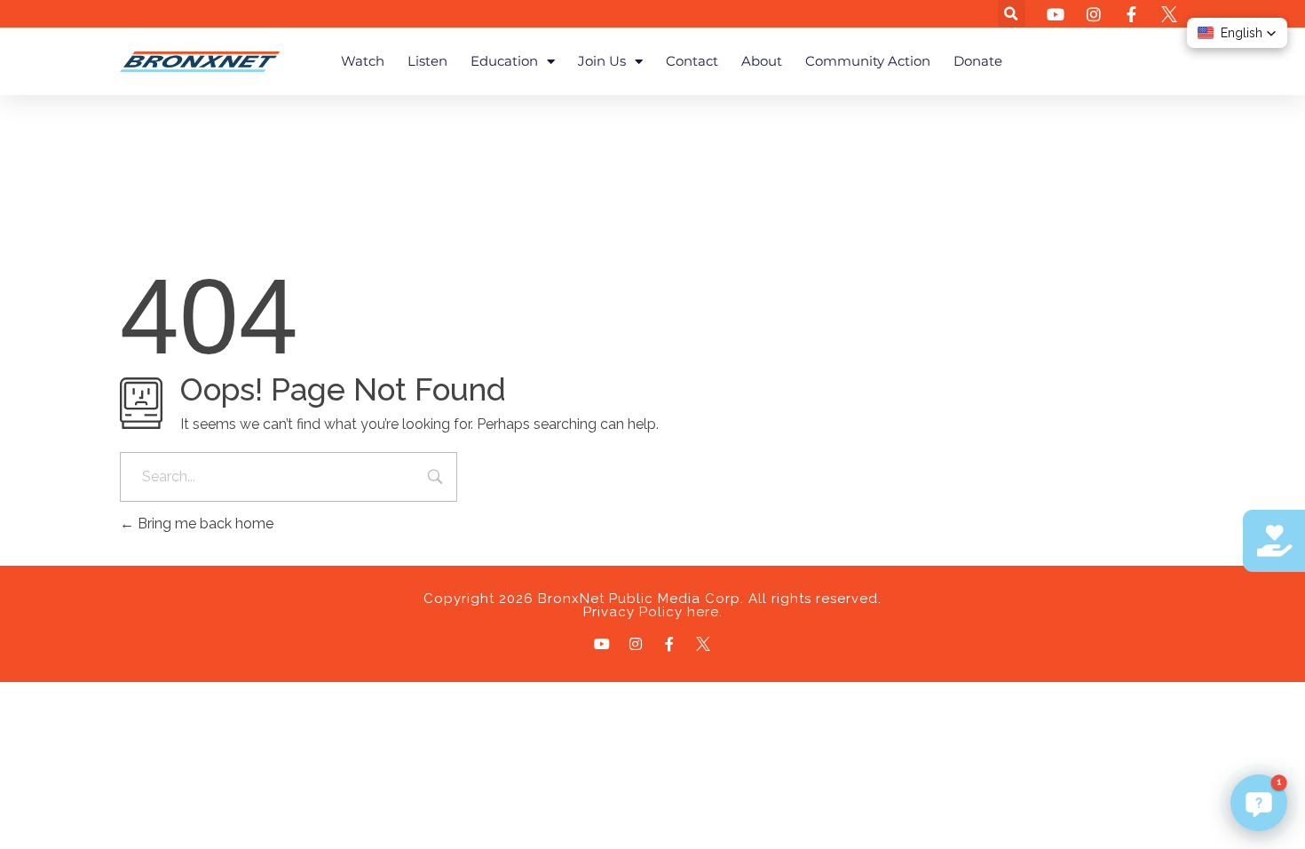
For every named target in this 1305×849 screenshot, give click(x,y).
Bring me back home (203, 523)
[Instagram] (636, 644)
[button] (1011, 14)
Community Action (867, 60)
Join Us (602, 60)
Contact (692, 60)
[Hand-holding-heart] (1274, 541)
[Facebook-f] (669, 644)
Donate (977, 60)
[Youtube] (602, 644)
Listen (427, 60)
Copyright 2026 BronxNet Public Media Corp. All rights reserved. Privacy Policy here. (652, 605)
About (761, 60)
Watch (362, 60)
